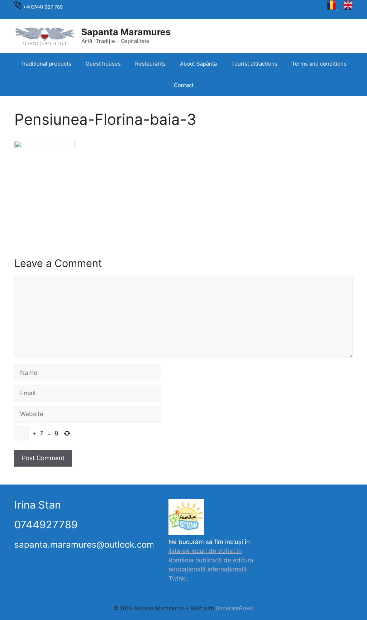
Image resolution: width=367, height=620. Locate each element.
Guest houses (103, 63)
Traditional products (45, 63)
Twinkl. (178, 578)
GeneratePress (234, 608)
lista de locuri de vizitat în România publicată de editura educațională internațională (210, 560)
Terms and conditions (319, 63)
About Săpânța (198, 63)
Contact (184, 85)
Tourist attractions (254, 63)
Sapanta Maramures (126, 32)
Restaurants (150, 63)
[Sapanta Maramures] (44, 35)
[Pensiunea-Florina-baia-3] (44, 145)
